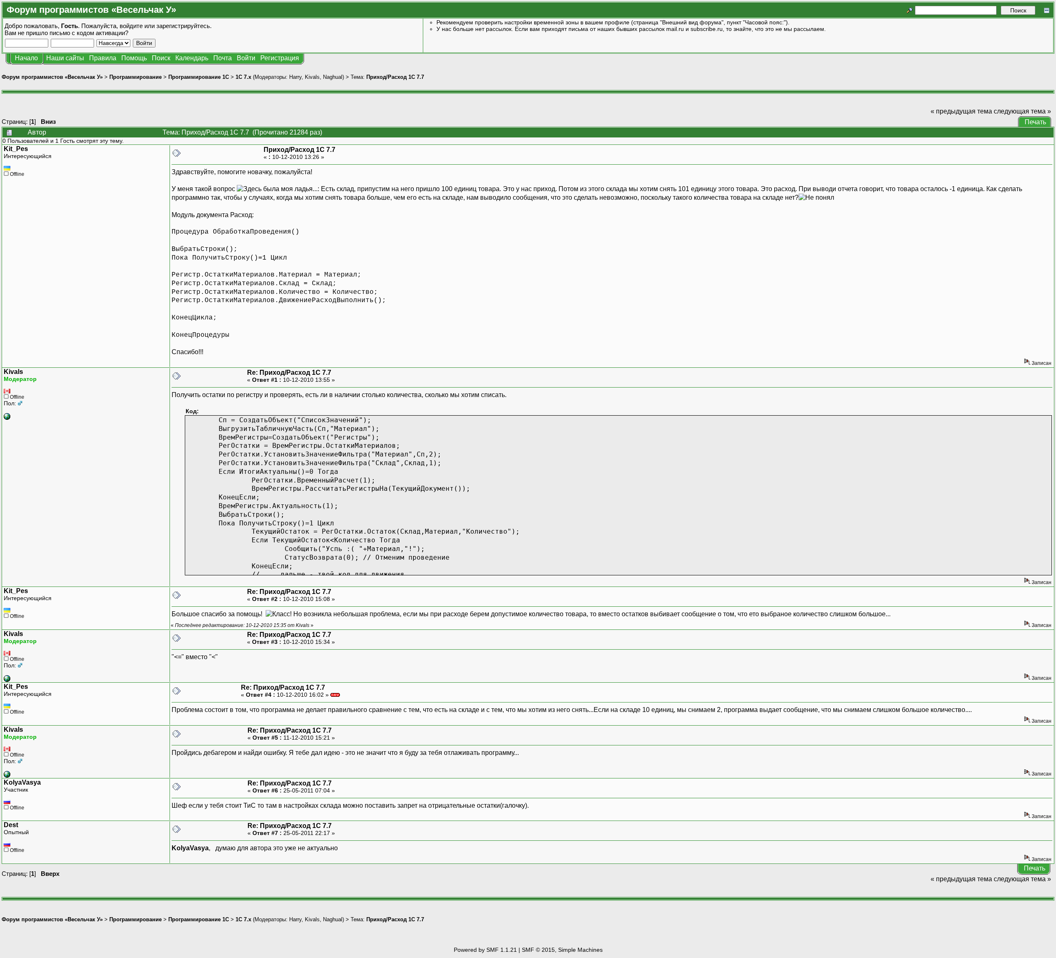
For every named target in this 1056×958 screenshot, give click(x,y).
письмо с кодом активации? (89, 32)
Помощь (134, 58)
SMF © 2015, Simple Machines (562, 949)
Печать (1035, 121)
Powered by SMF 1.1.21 (485, 949)
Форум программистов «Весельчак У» (52, 77)
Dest (11, 824)
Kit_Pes (16, 148)
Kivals (312, 77)
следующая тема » (1022, 111)
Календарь (191, 58)
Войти (246, 58)
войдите (131, 25)
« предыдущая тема (961, 111)
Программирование (135, 77)
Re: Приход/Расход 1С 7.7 (289, 372)
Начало (26, 58)
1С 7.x (243, 77)
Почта (222, 58)
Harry (295, 77)
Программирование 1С (198, 77)
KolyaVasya (22, 782)
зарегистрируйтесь (183, 25)
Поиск (161, 58)
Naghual (332, 77)
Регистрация (279, 58)
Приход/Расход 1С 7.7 (395, 77)
